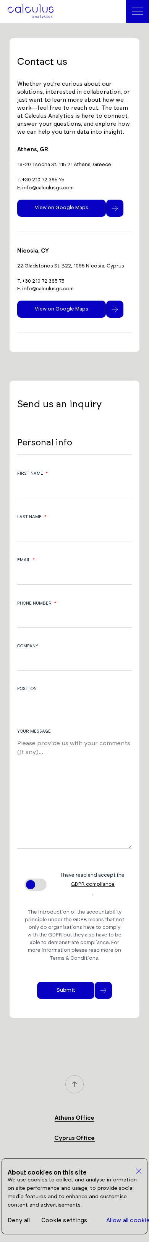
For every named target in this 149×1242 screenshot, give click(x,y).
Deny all (19, 1220)
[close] (139, 1171)
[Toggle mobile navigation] (137, 11)
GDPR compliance (93, 884)
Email (26, 559)
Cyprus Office (74, 1138)
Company (27, 646)
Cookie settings (64, 1220)
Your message (34, 731)
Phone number (36, 603)
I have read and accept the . (93, 884)
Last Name (31, 516)
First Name (32, 473)
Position (27, 689)
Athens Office (74, 1118)
